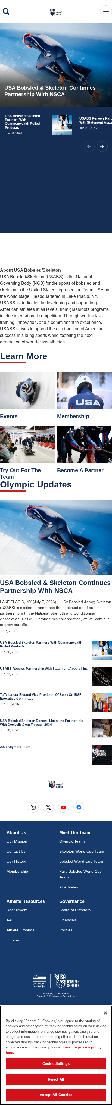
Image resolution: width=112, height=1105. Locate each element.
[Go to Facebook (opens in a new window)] (78, 807)
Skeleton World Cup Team (81, 851)
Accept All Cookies (56, 1095)
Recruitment (17, 910)
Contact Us (16, 851)
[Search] (6, 11)
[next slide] (102, 146)
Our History (16, 861)
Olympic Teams (72, 841)
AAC (10, 920)
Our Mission (17, 841)
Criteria (13, 940)
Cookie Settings (56, 1064)
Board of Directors (75, 910)
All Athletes (68, 887)
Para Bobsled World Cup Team (80, 874)
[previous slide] (89, 146)
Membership (17, 871)
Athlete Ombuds (20, 930)
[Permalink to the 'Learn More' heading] (51, 356)
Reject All (56, 1079)
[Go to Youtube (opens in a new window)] (63, 807)
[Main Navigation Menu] (106, 11)
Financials (68, 920)
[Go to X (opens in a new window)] (48, 807)
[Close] (105, 1013)
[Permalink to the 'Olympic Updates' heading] (75, 484)
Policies (65, 930)
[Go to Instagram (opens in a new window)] (33, 807)
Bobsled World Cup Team (81, 861)
